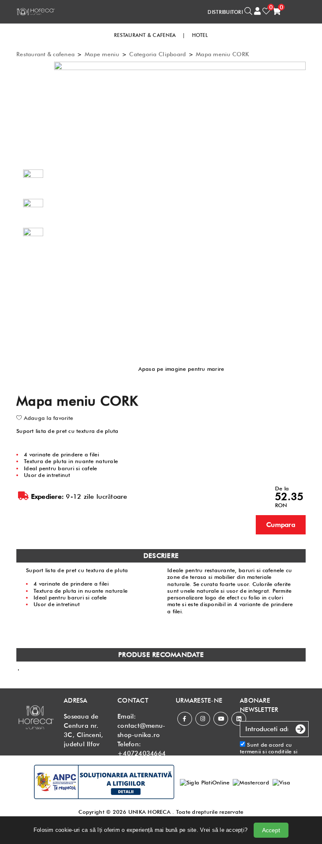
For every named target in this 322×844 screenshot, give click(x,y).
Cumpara (280, 525)
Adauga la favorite (47, 417)
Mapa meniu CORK (222, 54)
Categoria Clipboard (157, 54)
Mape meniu (102, 54)
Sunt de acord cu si (269, 754)
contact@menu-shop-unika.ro (141, 730)
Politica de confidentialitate (261, 761)
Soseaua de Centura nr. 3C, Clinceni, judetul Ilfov (83, 730)
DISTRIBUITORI (225, 12)
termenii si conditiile (266, 751)
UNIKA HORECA (149, 811)
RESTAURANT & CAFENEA (145, 35)
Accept (271, 830)
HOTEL (200, 35)
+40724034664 (141, 753)
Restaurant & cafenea (45, 54)
